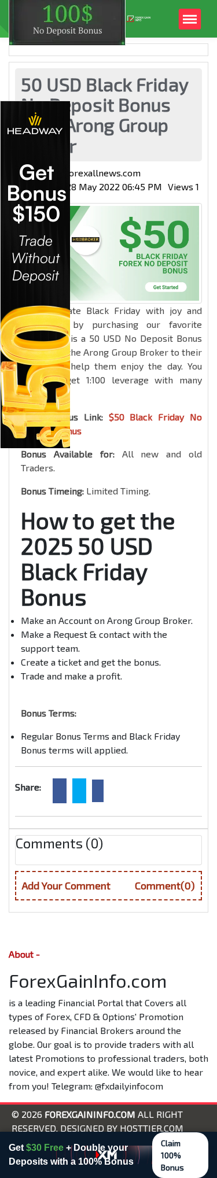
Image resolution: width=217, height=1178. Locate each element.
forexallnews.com (103, 172)
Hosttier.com (151, 1127)
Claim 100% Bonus (172, 1155)
